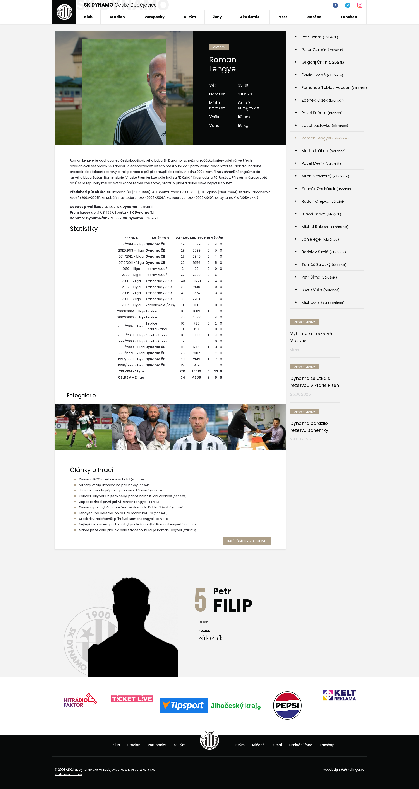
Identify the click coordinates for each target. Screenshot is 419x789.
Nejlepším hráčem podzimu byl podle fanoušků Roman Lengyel (130, 524)
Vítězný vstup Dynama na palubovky (108, 485)
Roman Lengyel (325, 138)
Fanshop (349, 16)
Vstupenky (154, 16)
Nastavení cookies (68, 774)
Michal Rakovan (325, 226)
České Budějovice (120, 5)
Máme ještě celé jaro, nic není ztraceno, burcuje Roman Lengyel (130, 530)
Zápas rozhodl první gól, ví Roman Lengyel (112, 501)
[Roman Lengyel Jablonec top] (83, 427)
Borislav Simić (324, 252)
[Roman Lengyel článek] (199, 427)
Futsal (276, 744)
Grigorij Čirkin (323, 62)
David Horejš (322, 75)
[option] (81, 699)
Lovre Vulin (321, 289)
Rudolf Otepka (324, 201)
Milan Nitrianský (325, 176)
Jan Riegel (320, 239)
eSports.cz (139, 769)
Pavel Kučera (322, 113)
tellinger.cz (356, 769)
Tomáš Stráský (324, 264)
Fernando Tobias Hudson (333, 87)
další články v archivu (246, 541)
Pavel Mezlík (321, 163)
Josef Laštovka (325, 125)
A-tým (190, 16)
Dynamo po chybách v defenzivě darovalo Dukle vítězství (125, 507)
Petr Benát (320, 37)
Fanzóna (313, 16)
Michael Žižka (323, 302)
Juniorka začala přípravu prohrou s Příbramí (114, 490)
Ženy (217, 16)
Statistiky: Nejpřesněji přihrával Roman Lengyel (116, 518)
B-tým (239, 744)
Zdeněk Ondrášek (326, 188)
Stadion (117, 16)
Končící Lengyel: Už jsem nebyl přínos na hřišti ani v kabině (125, 496)
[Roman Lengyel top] (257, 427)
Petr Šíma (319, 277)
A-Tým (179, 744)
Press (282, 16)
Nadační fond (300, 744)
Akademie (249, 16)
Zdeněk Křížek (323, 100)
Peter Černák (322, 49)
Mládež (258, 744)
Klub (88, 16)
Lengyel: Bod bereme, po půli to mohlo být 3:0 (116, 513)
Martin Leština (324, 150)
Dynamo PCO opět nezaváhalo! (104, 479)
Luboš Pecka (321, 214)
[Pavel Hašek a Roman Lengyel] (141, 427)
